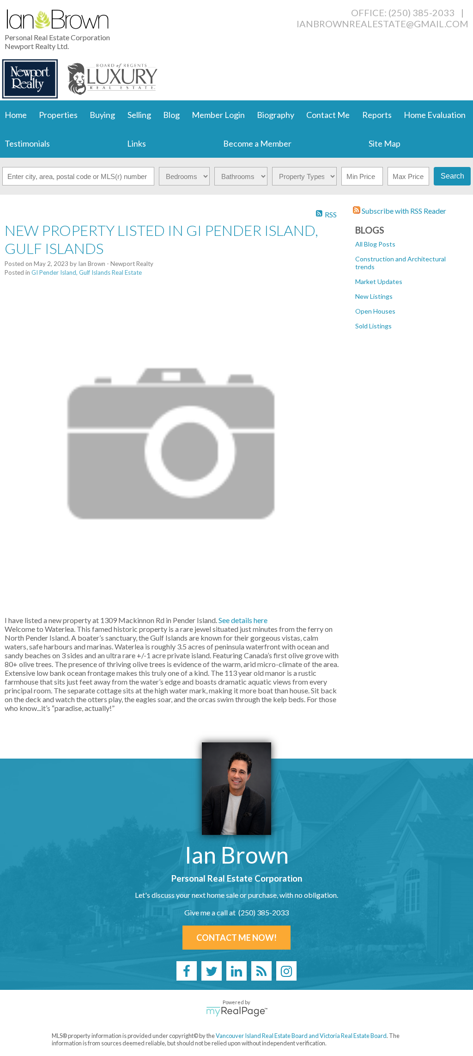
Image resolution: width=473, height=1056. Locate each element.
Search (452, 176)
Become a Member (257, 143)
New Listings (374, 296)
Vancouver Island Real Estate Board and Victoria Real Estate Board (301, 1035)
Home (16, 115)
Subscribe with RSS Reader (403, 210)
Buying (102, 115)
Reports (377, 115)
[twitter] (211, 971)
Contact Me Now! (236, 937)
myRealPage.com (237, 1011)
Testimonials (27, 143)
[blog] (261, 971)
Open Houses (375, 311)
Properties (58, 115)
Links (136, 143)
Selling (139, 115)
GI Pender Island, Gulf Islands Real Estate (86, 272)
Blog (171, 115)
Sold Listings (373, 326)
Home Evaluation (435, 115)
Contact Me (328, 115)
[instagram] (286, 971)
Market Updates (378, 281)
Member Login (218, 115)
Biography (275, 115)
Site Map (384, 143)
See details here (242, 620)
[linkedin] (236, 971)
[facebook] (186, 971)
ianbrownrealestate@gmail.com (382, 23)
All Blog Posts (375, 244)
